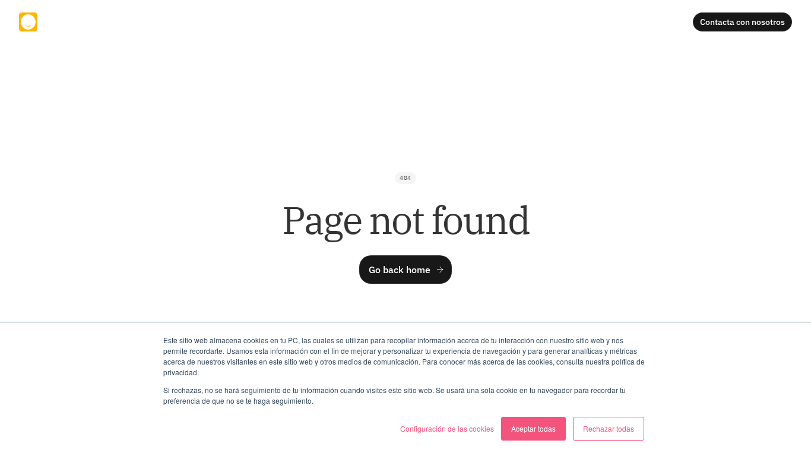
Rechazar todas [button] (608, 428)
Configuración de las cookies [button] (447, 428)
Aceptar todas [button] (533, 428)
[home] (59, 21)
